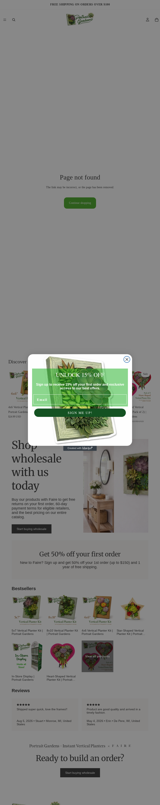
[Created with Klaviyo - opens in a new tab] (80, 448)
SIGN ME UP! (80, 412)
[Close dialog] (127, 359)
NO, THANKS (80, 425)
